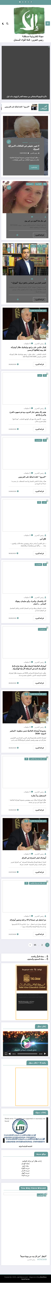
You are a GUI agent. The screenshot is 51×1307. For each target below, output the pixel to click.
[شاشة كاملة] (6, 1054)
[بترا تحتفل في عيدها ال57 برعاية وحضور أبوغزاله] (25, 896)
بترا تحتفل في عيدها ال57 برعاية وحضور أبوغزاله (28, 920)
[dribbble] (25, 2)
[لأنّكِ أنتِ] (25, 515)
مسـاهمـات (42, 629)
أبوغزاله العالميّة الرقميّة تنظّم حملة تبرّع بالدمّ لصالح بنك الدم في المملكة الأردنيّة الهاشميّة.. (29, 667)
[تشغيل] (45, 1054)
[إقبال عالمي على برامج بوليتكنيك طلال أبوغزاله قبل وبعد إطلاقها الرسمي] (25, 324)
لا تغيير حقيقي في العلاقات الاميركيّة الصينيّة (23, 147)
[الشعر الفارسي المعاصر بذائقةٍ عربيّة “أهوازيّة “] (25, 259)
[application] (32, 1002)
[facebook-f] (31, 2)
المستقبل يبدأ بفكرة (38, 795)
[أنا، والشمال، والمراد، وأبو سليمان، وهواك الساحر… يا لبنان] (25, 577)
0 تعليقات (27, 217)
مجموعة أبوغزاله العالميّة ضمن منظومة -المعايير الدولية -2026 (28, 732)
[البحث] (7, 23)
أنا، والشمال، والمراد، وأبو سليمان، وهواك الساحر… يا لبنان (30, 602)
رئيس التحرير (33, 153)
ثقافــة (33, 246)
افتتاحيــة (38, 184)
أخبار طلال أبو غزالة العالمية (34, 142)
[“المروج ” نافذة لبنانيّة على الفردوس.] (25, 453)
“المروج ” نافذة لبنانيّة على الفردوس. (29, 107)
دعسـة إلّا (29, 184)
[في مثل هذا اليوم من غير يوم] (25, 197)
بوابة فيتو (25, 1166)
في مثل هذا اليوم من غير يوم (35, 221)
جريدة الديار (25, 1171)
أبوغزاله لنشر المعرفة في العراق (34, 858)
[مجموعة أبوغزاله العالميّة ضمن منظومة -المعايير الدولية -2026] (25, 707)
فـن (40, 375)
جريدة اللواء (25, 1168)
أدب (44, 246)
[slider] (27, 1053)
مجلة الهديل (25, 1163)
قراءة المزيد (34, 167)
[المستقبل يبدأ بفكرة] (25, 772)
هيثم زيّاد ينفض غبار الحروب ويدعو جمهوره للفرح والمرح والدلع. (28, 413)
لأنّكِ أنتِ (4, 107)
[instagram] (23, 2)
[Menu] (47, 23)
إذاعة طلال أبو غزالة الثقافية (32, 1161)
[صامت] (10, 1054)
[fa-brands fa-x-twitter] (28, 2)
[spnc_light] (3, 24)
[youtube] (20, 2)
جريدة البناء (25, 1175)
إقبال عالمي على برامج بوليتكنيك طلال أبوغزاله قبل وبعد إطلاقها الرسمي (28, 348)
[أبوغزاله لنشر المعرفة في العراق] (25, 834)
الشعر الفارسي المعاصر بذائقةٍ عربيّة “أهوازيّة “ (28, 283)
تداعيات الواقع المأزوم (38, 1293)
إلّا (44, 184)
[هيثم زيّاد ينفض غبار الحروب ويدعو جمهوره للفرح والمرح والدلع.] (25, 388)
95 (35, 945)
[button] (25, 1043)
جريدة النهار (25, 1173)
